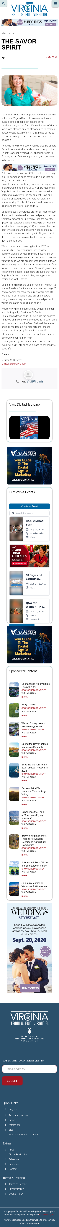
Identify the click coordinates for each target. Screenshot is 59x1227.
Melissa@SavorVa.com (14, 363)
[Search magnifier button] (3, 3)
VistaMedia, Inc (46, 1214)
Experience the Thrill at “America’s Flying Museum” (32, 815)
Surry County (28, 704)
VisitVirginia (51, 57)
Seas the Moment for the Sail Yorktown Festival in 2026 (34, 767)
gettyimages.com (30, 1223)
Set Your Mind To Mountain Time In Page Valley (33, 791)
